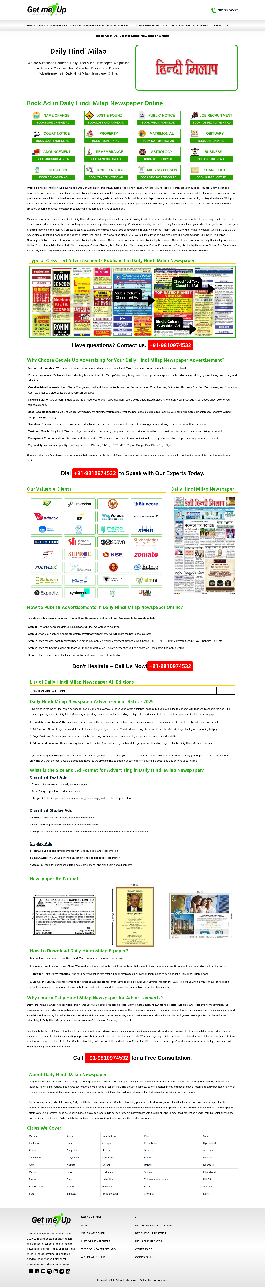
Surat (32, 1193)
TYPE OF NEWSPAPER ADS (87, 25)
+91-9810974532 (170, 345)
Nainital (207, 1157)
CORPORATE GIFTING (149, 1257)
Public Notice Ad (119, 25)
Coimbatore (109, 1135)
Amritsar (208, 1186)
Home (31, 25)
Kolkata (71, 1164)
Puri (146, 1135)
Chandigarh (210, 1172)
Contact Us (219, 25)
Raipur (70, 1179)
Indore (70, 1172)
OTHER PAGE (143, 1249)
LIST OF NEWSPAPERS (52, 25)
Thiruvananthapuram (156, 1179)
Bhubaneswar (110, 1193)
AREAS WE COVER (93, 1257)
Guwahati (107, 1186)
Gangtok (149, 1150)
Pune (70, 1143)
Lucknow (34, 1143)
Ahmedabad (36, 1186)
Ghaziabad (35, 1157)
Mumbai (33, 1135)
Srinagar (71, 1193)
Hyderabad (209, 1143)
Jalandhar (108, 1179)
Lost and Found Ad (176, 25)
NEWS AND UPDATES (148, 1241)
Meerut (33, 1172)
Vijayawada (73, 1157)
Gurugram (108, 1157)
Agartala (208, 1150)
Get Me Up (149, 1280)
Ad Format (200, 25)
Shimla (148, 1172)
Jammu (71, 1186)
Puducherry (150, 1143)
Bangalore (72, 1150)
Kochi (147, 1186)
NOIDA (207, 1179)
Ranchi (148, 1164)
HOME (85, 1225)
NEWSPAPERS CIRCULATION (153, 1225)
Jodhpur (107, 1143)
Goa (205, 1135)
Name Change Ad (147, 25)
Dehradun (209, 1164)
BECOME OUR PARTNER (150, 1233)
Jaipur (70, 1135)
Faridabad (108, 1150)
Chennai (149, 1193)
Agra (31, 1164)
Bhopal (148, 1157)
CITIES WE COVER (93, 1233)
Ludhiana (107, 1172)
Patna (32, 1179)
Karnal (106, 1164)
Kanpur (33, 1150)
